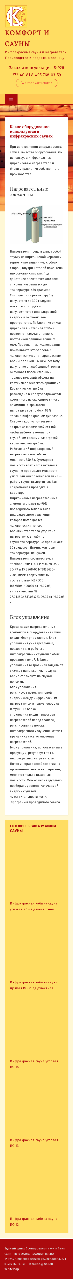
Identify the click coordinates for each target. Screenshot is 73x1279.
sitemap (13, 1269)
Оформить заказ (38, 83)
